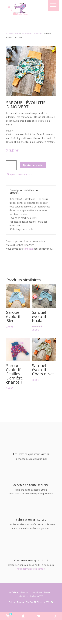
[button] (19, 174)
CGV (40, 596)
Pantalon (38, 33)
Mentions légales (27, 596)
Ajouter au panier (33, 165)
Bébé (17, 33)
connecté (28, 248)
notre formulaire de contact (31, 568)
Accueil (9, 33)
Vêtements (26, 33)
